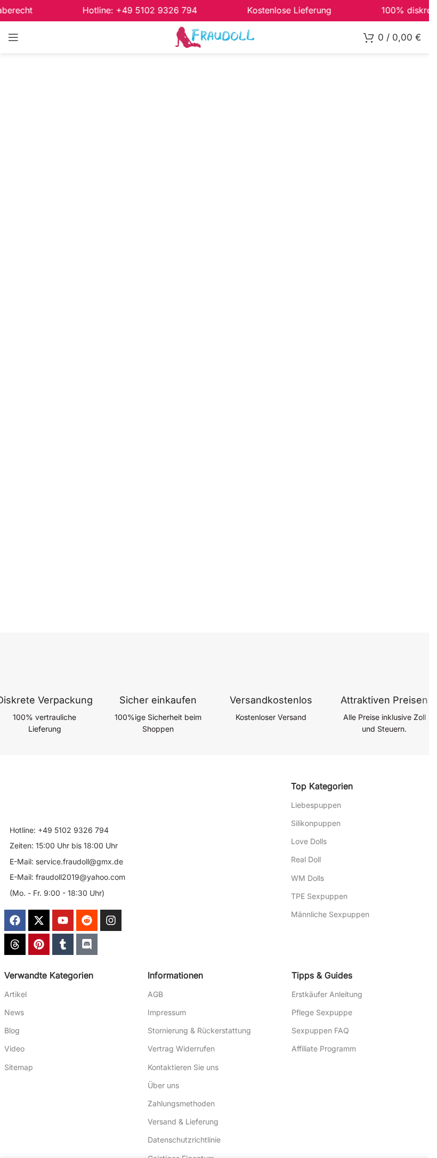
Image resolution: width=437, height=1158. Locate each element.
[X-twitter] (39, 920)
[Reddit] (87, 920)
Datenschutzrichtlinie (184, 1139)
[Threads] (15, 944)
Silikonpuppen (316, 823)
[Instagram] (111, 920)
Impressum (167, 1012)
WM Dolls (307, 877)
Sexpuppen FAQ (320, 1030)
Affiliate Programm (324, 1048)
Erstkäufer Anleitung (327, 994)
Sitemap (18, 1067)
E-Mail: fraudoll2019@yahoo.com (67, 876)
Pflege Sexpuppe (322, 1012)
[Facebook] (15, 920)
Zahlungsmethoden (181, 1103)
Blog (12, 1030)
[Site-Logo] (215, 36)
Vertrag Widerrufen (181, 1048)
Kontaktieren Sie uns (183, 1067)
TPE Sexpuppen (319, 896)
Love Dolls (309, 841)
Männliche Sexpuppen (330, 914)
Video (14, 1048)
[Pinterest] (39, 944)
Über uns (163, 1085)
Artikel (15, 994)
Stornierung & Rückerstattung (199, 1030)
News (14, 1012)
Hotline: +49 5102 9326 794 (59, 830)
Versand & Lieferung (183, 1121)
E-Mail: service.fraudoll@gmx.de (66, 861)
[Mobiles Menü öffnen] (13, 37)
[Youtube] (63, 920)
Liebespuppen (316, 804)
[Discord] (87, 944)
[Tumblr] (63, 944)
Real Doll (306, 859)
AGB (155, 994)
